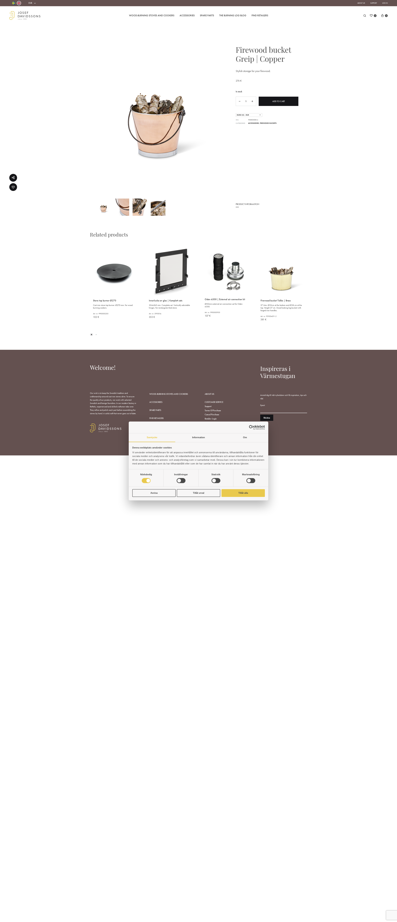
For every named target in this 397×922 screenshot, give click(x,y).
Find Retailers (260, 15)
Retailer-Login (211, 418)
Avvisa (154, 493)
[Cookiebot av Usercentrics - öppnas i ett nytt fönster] (251, 427)
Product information (247, 204)
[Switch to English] (19, 3)
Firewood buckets (268, 123)
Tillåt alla (243, 493)
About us (361, 3)
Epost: (262, 405)
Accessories (187, 15)
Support (373, 3)
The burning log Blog (232, 15)
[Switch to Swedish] (14, 3)
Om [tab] (245, 437)
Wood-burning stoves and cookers (151, 15)
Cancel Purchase (212, 414)
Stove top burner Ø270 (104, 300)
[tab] (247, 206)
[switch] (181, 480)
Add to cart (278, 101)
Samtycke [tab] (152, 437)
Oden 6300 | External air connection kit (225, 299)
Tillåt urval (198, 493)
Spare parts (207, 15)
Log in (385, 3)
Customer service (214, 402)
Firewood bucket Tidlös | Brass (276, 300)
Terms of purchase (213, 410)
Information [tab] (198, 437)
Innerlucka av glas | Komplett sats (165, 300)
